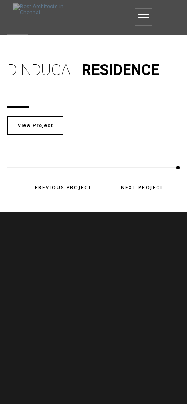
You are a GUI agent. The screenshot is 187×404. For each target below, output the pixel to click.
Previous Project (63, 187)
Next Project (142, 187)
